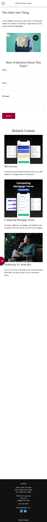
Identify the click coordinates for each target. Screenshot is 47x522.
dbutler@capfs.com (23, 508)
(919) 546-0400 (26, 490)
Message (5, 96)
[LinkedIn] (25, 511)
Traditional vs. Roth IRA (17, 264)
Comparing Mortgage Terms (19, 219)
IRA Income (10, 166)
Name (4, 70)
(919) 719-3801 (26, 487)
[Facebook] (21, 511)
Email (4, 83)
